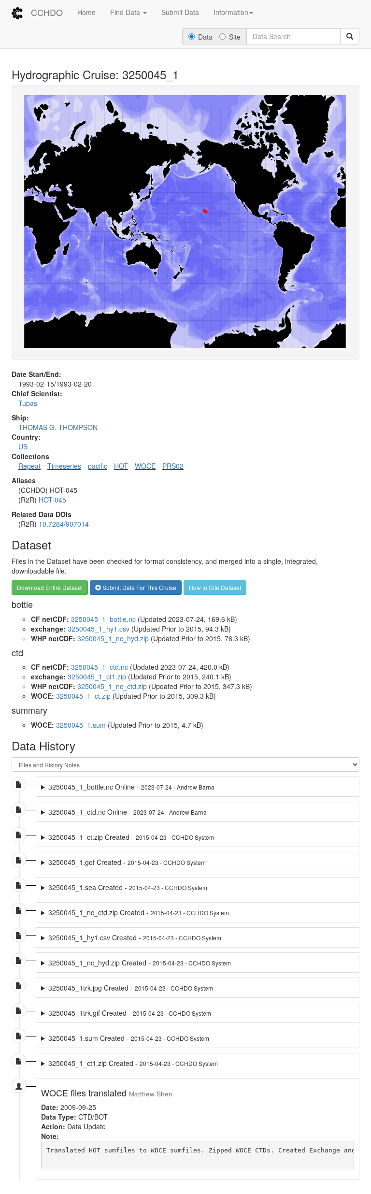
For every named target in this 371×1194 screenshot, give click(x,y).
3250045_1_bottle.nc (103, 619)
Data (205, 36)
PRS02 (173, 466)
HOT (121, 466)
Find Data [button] (126, 12)
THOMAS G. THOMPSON (58, 427)
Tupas (27, 403)
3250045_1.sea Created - (127, 887)
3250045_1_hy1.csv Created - (134, 937)
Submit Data (180, 12)
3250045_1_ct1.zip (97, 676)
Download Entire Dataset (50, 587)
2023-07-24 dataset (161, 786)
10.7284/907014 (64, 524)
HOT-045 (52, 499)
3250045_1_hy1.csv (98, 628)
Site (235, 36)
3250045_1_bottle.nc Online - (131, 786)
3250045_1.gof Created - (127, 862)
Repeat (29, 466)
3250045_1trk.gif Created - (129, 1013)
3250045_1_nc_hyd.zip (113, 638)
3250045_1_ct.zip (83, 696)
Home (86, 12)
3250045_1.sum (81, 725)
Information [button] (231, 12)
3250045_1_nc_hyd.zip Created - (139, 962)
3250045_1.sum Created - (128, 1038)
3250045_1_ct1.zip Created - (133, 1063)
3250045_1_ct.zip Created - (131, 837)
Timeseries (64, 466)
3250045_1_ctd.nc (99, 667)
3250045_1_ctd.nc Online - (127, 812)
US (23, 446)
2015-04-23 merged (123, 862)
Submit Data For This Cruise (138, 587)
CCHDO (47, 12)
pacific (97, 466)
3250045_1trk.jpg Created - (130, 988)
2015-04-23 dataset (127, 837)
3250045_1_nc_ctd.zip (112, 686)
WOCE (145, 466)
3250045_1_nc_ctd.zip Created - (138, 912)
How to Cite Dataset (215, 587)
